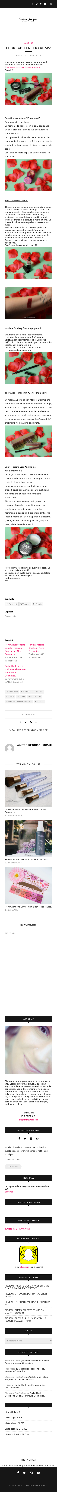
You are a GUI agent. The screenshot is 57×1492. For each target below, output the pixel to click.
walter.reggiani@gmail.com (30, 730)
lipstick (39, 691)
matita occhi (34, 696)
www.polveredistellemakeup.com (23, 67)
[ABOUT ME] (28, 1050)
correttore (12, 691)
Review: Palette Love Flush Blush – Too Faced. (28, 906)
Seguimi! (9, 1192)
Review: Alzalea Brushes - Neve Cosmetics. (36, 647)
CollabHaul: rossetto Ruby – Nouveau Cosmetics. (27, 1361)
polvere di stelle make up (19, 701)
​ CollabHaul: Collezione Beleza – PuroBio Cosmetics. (25, 1394)
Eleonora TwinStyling (15, 1360)
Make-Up (29, 43)
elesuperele (25, 1267)
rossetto (39, 701)
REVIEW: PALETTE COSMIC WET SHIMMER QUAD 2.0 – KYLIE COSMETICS (27, 1287)
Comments (28, 714)
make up (10, 696)
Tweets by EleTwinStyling (17, 1228)
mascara (21, 696)
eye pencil (26, 691)
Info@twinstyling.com (28, 1120)
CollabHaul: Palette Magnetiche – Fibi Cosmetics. (26, 1378)
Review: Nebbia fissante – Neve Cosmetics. (26, 859)
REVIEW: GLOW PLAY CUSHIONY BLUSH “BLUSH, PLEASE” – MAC (26, 1319)
